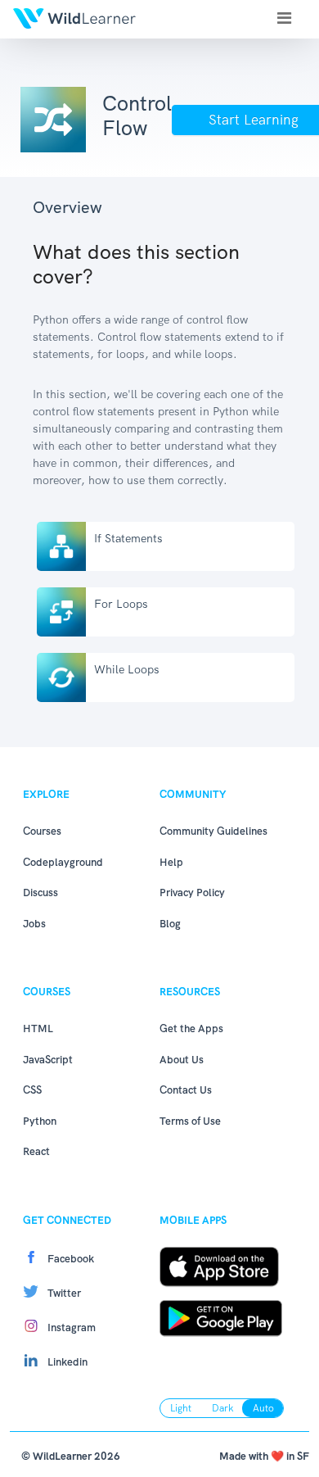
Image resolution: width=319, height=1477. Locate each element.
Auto (263, 1408)
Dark (223, 1408)
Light (180, 1408)
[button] (284, 18)
